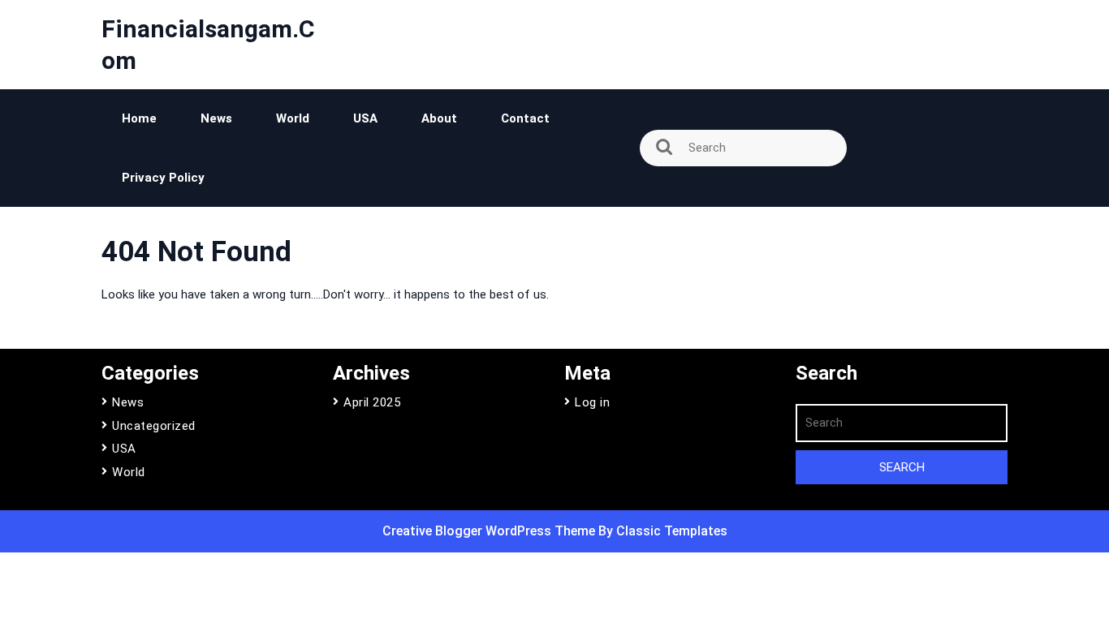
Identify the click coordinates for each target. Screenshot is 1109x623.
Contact (525, 118)
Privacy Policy (163, 177)
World (292, 118)
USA (365, 118)
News (216, 118)
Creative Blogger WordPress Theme (490, 531)
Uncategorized (154, 426)
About (439, 118)
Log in (592, 402)
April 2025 (371, 402)
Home (139, 118)
